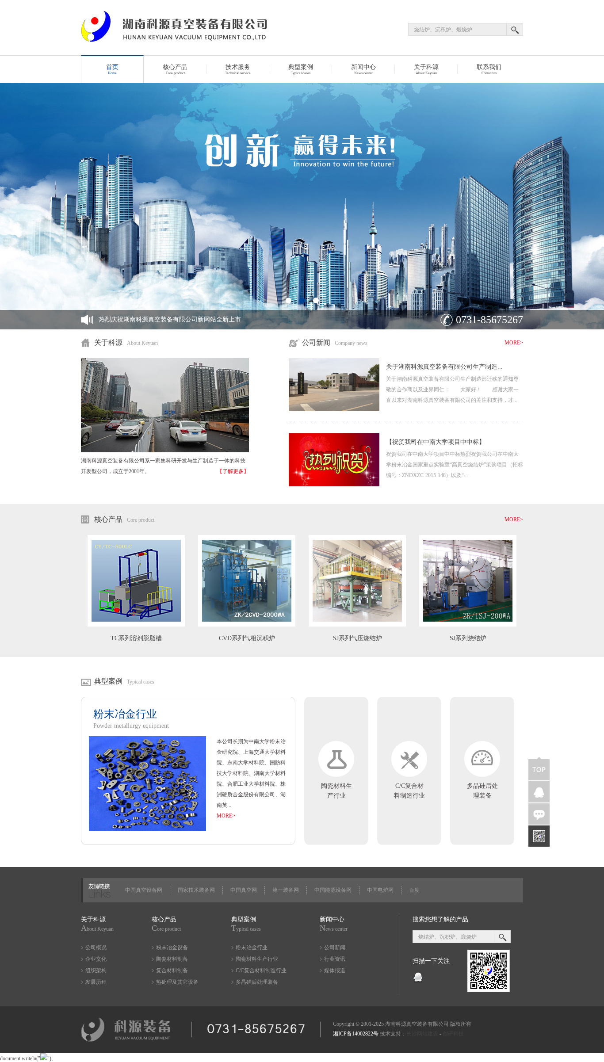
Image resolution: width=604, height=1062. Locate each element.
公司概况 (96, 947)
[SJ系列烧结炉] (467, 625)
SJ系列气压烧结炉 (357, 638)
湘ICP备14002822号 (355, 1034)
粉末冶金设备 (172, 947)
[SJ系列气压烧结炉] (357, 625)
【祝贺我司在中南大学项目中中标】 (435, 442)
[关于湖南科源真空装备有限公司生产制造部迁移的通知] (334, 409)
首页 (112, 69)
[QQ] (418, 981)
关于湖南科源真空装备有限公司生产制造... (444, 366)
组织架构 (96, 970)
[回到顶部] (539, 768)
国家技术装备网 (196, 890)
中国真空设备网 (143, 890)
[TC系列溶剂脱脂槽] (136, 625)
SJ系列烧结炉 (468, 638)
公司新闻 (334, 947)
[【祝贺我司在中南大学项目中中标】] (334, 484)
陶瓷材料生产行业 (257, 959)
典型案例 (300, 69)
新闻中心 (363, 69)
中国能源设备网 (333, 890)
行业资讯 (334, 959)
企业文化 (96, 959)
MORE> (514, 343)
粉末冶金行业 (252, 947)
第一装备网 (285, 890)
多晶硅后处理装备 (257, 982)
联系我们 (489, 69)
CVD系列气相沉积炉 (247, 638)
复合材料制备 (172, 970)
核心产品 (175, 69)
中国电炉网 (380, 890)
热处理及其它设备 (177, 982)
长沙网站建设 (422, 1034)
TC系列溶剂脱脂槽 (136, 638)
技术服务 (238, 69)
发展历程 (96, 982)
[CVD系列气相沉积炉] (246, 625)
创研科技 (453, 1034)
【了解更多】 (233, 471)
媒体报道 (334, 970)
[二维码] (539, 836)
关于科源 (426, 69)
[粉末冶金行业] (147, 829)
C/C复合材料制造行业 (261, 970)
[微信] (539, 814)
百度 (414, 890)
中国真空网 (243, 890)
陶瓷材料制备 (172, 959)
